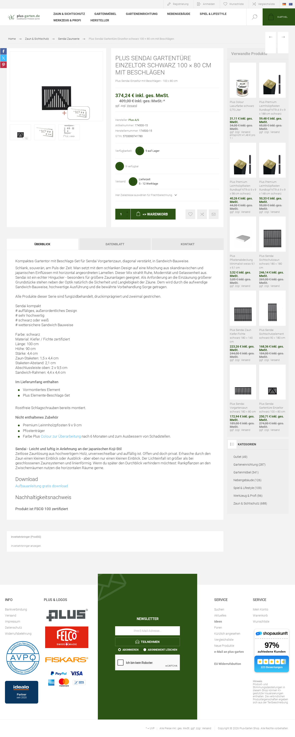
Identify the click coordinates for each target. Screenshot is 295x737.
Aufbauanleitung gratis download (41, 486)
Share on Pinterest (3, 65)
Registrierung (181, 4)
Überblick (42, 244)
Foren (218, 627)
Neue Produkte (224, 645)
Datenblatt (115, 244)
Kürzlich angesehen (227, 633)
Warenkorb (260, 615)
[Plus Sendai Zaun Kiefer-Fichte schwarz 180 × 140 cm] (243, 326)
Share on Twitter (3, 58)
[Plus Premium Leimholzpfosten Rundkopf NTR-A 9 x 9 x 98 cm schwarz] (243, 178)
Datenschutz (13, 627)
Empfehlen (214, 214)
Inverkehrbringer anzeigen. (26, 545)
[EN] (290, 4)
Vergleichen (202, 214)
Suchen (219, 609)
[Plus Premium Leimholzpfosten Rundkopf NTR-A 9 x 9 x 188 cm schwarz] (272, 101)
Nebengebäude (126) (247, 480)
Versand (132, 105)
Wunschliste (261, 621)
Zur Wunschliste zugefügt (190, 214)
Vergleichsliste (266, 4)
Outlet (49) (240, 457)
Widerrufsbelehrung (18, 633)
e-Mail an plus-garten (229, 651)
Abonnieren (130, 649)
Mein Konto (260, 609)
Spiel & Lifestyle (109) (247, 488)
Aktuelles (220, 615)
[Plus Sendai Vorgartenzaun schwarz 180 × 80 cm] (243, 398)
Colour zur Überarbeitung (61, 436)
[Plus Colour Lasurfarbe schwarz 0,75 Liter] (243, 101)
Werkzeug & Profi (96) (248, 495)
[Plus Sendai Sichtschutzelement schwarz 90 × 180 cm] (272, 326)
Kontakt (188, 244)
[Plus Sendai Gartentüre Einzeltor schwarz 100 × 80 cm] (272, 398)
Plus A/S (133, 120)
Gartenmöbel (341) (246, 472)
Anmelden (209, 4)
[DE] (284, 4)
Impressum (12, 621)
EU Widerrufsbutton (227, 664)
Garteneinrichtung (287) (249, 464)
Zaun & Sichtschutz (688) (250, 503)
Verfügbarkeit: (123, 150)
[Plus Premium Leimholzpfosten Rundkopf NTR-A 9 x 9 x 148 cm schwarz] (272, 178)
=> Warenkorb (237, 78)
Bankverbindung (16, 609)
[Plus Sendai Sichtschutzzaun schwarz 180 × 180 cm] (272, 252)
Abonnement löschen (162, 649)
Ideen (218, 621)
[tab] (42, 244)
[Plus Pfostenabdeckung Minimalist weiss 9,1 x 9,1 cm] (243, 252)
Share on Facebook (3, 51)
